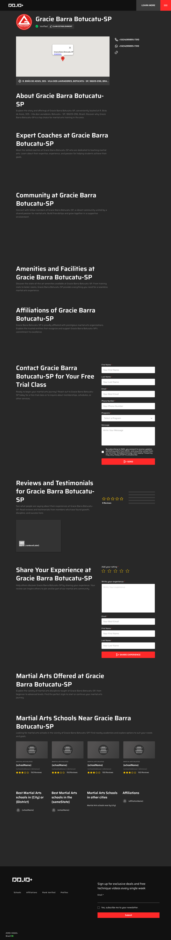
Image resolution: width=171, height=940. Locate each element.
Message (105, 425)
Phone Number (108, 401)
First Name (106, 365)
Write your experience (113, 582)
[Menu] (166, 5)
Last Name (106, 377)
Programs (106, 413)
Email (104, 389)
